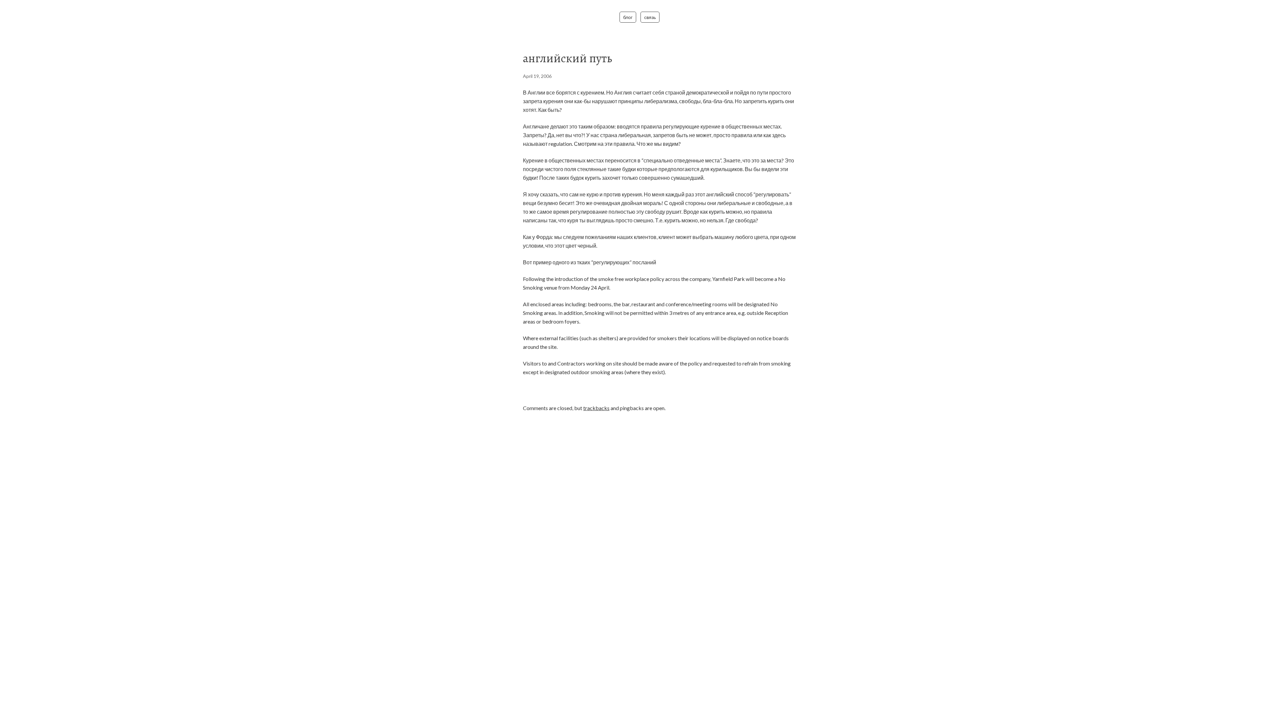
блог (628, 17)
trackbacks (596, 408)
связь (650, 17)
